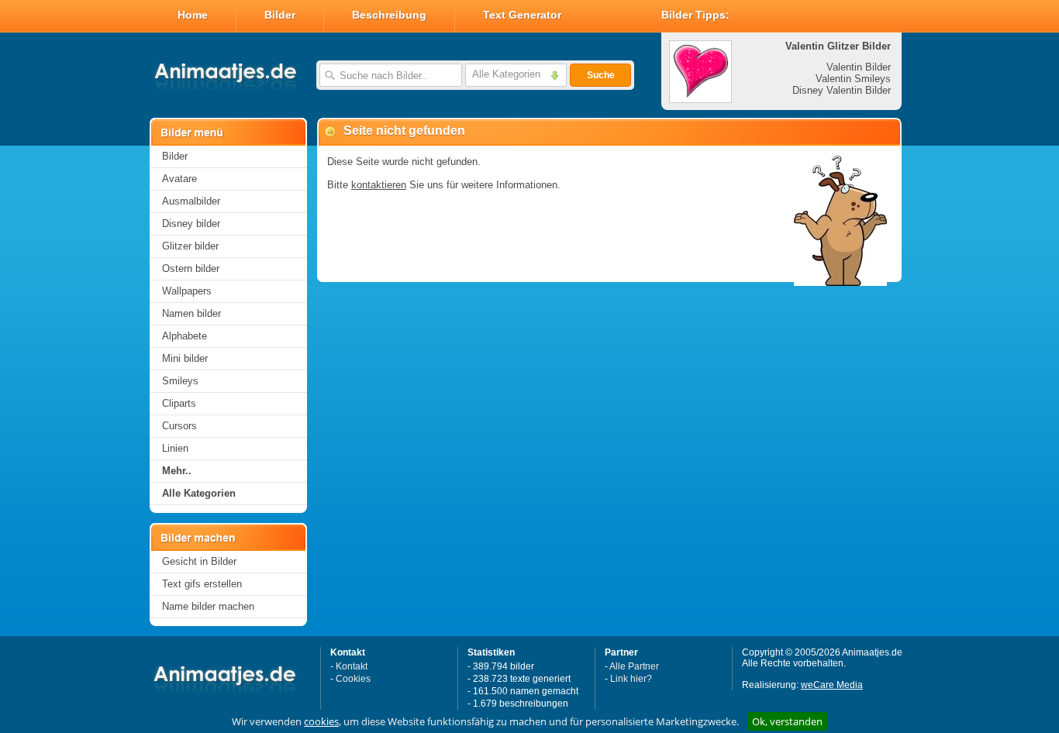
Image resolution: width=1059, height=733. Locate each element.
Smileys (180, 381)
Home (193, 15)
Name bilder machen (208, 606)
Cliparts (179, 403)
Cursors (179, 426)
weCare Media (832, 685)
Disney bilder (191, 223)
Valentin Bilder (858, 67)
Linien (175, 448)
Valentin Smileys (853, 78)
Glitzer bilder (190, 246)
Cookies (353, 678)
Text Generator (522, 15)
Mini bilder (185, 358)
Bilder (279, 15)
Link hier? (631, 678)
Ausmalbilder (191, 201)
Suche (601, 75)
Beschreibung (389, 15)
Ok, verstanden (787, 721)
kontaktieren (378, 185)
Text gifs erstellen (202, 584)
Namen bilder (191, 313)
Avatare (179, 178)
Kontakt (351, 666)
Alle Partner (634, 666)
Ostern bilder (190, 268)
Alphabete (184, 336)
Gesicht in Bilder (199, 561)
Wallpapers (187, 291)
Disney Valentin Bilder (841, 90)
